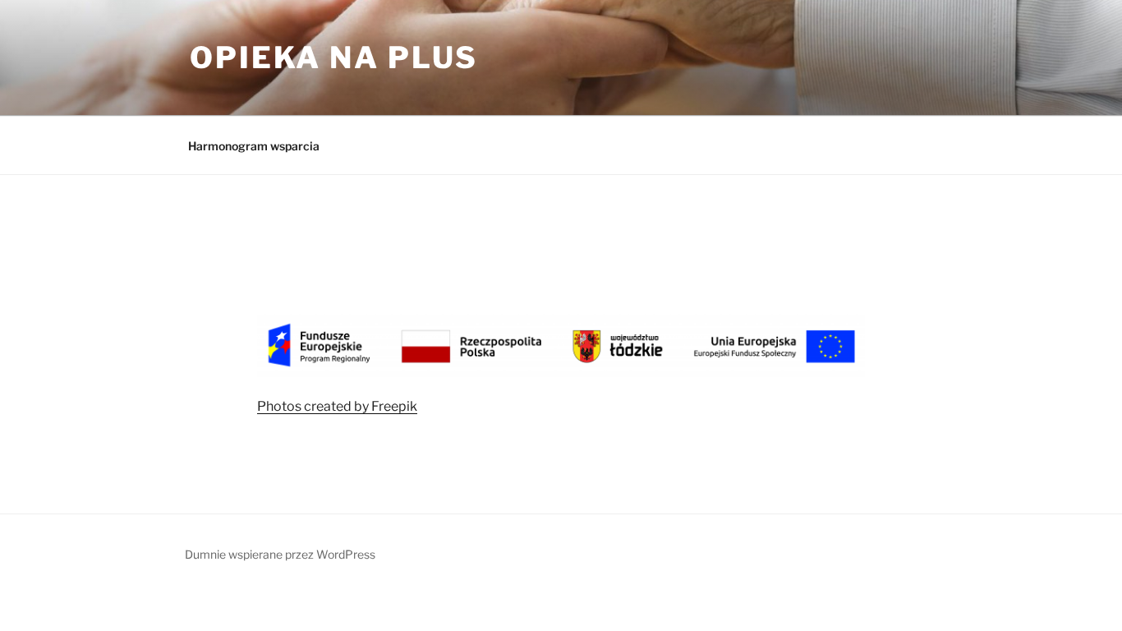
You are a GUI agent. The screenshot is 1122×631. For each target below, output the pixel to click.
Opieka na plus (334, 57)
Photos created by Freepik (337, 406)
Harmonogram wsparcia (254, 146)
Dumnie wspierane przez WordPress (280, 554)
